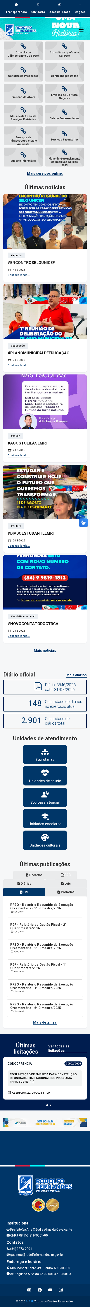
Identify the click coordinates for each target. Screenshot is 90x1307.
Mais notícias (45, 650)
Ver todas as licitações (58, 1048)
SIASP (29, 1301)
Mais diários (76, 675)
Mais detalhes (45, 1022)
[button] (47, 1105)
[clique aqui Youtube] (50, 1290)
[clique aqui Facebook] (40, 1290)
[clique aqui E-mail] (29, 1290)
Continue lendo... (19, 275)
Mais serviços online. (45, 173)
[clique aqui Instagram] (61, 1290)
